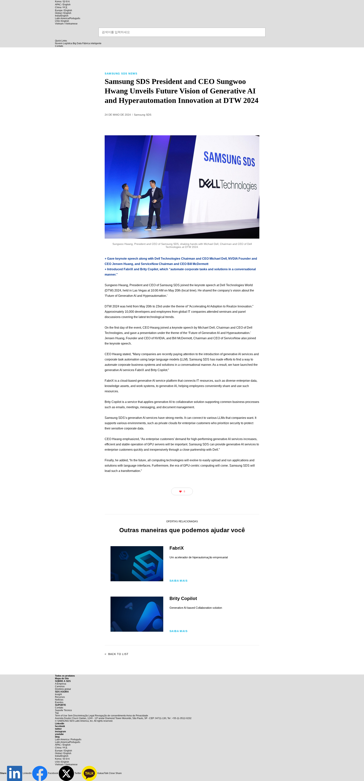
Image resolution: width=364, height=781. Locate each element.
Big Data (77, 43)
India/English (61, 15)
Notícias (59, 699)
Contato (59, 707)
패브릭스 (136, 563)
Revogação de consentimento (110, 715)
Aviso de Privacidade (137, 715)
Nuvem (58, 43)
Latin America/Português (67, 18)
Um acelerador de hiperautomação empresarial (198, 557)
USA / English (62, 21)
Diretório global (63, 689)
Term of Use (61, 715)
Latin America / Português (68, 739)
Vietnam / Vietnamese (66, 23)
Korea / (62, 1)
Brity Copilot (136, 614)
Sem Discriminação (78, 715)
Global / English (63, 13)
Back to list (117, 654)
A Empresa (60, 683)
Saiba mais (178, 580)
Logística (67, 43)
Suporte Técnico (63, 710)
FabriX (176, 548)
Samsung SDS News (121, 73)
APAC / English (63, 4)
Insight (58, 694)
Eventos (59, 702)
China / (61, 7)
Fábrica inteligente (91, 43)
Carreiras (60, 686)
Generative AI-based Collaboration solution (195, 607)
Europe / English (63, 10)
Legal (91, 715)
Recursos (60, 697)
